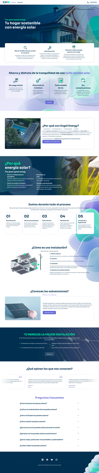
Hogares (13, 2)
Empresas (20, 2)
